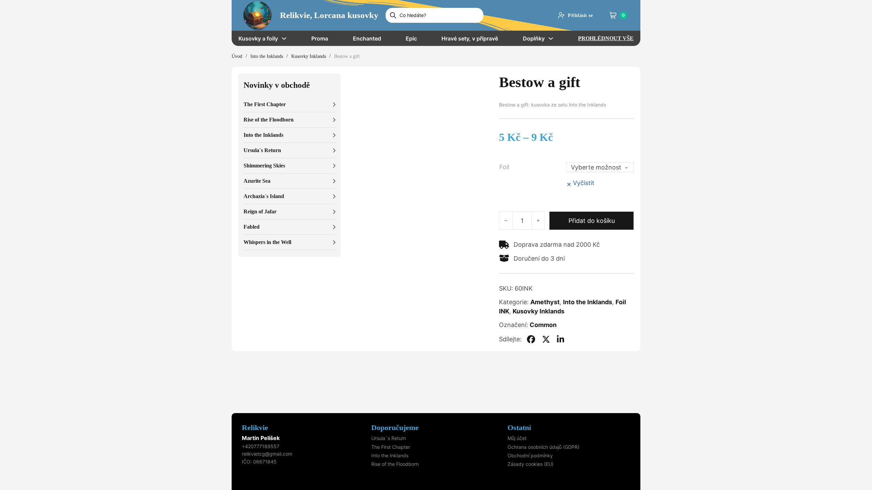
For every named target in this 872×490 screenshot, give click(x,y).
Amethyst (545, 302)
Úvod (237, 56)
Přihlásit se (580, 15)
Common (543, 324)
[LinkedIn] (561, 339)
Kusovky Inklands (308, 56)
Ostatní (519, 427)
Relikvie (255, 427)
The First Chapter (390, 447)
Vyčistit (583, 182)
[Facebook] (531, 339)
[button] (290, 104)
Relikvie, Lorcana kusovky (329, 15)
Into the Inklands (266, 56)
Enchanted (367, 38)
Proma (319, 38)
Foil (504, 166)
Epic (411, 38)
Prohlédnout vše (606, 38)
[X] (546, 339)
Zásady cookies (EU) (531, 464)
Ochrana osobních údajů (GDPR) (543, 447)
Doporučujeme (395, 427)
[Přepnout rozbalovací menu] (284, 38)
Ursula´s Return (388, 438)
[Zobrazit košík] (613, 15)
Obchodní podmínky (530, 455)
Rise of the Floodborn (395, 464)
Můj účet (517, 438)
